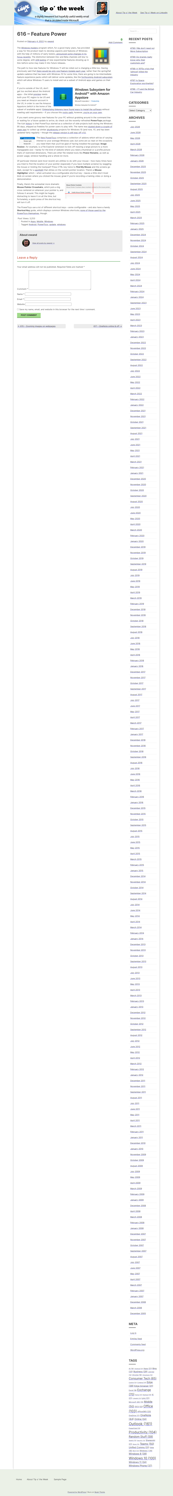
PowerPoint (134, 1428)
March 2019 (136, 598)
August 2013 (136, 967)
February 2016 (137, 797)
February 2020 (137, 535)
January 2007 (136, 1296)
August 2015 (136, 831)
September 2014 (138, 893)
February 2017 (137, 728)
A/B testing (40, 60)
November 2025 (138, 172)
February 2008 (137, 1222)
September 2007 (138, 1251)
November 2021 (138, 416)
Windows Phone (140, 1465)
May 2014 (135, 916)
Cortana (141, 1382)
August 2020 (136, 501)
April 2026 (135, 144)
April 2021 (135, 456)
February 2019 (137, 603)
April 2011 (135, 1120)
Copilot (133, 1382)
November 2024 (138, 240)
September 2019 (138, 564)
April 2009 (135, 1183)
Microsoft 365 (136, 1402)
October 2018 (136, 620)
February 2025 (137, 223)
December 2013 (138, 944)
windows (61, 224)
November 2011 (137, 1086)
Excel (133, 1390)
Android (32, 224)
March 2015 (136, 859)
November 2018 (138, 615)
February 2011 (137, 1131)
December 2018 (138, 609)
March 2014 (136, 927)
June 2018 (135, 643)
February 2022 (137, 399)
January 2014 (136, 938)
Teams (147, 1443)
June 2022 (135, 376)
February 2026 (137, 155)
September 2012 (138, 1029)
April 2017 (135, 717)
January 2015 (136, 870)
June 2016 (135, 774)
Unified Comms (139, 1447)
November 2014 (138, 882)
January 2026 (137, 161)
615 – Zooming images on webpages (36, 326)
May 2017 (135, 711)
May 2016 (135, 779)
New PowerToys (48, 137)
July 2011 (134, 1103)
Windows (48, 221)
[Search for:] (143, 31)
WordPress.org (137, 1350)
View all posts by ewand (43, 243)
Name (20, 294)
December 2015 (138, 808)
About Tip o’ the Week (37, 1479)
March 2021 (136, 462)
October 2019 (136, 558)
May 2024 (135, 274)
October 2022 (137, 354)
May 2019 (135, 586)
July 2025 (135, 195)
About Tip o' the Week (126, 12)
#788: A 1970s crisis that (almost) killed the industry (142, 71)
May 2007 (135, 1273)
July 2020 (135, 507)
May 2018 (135, 649)
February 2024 (137, 291)
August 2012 (136, 1035)
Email (20, 299)
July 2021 (135, 439)
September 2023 (138, 303)
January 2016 (136, 802)
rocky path (68, 112)
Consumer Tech (142, 1378)
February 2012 (137, 1069)
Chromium (147, 1375)
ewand (50, 41)
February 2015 (137, 865)
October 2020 (137, 490)
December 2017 (137, 672)
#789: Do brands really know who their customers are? (141, 60)
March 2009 (136, 1188)
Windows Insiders (29, 48)
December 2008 (138, 1205)
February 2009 (137, 1194)
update (52, 224)
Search (132, 1440)
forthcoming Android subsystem (96, 77)
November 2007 (138, 1239)
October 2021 (136, 422)
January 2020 (137, 541)
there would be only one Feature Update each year (61, 71)
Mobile (40, 221)
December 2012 (138, 1012)
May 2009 (135, 1177)
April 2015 (135, 853)
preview (37, 94)
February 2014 (137, 933)
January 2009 (137, 1200)
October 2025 (137, 178)
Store (136, 1444)
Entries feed (136, 1338)
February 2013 (137, 1001)
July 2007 (135, 1262)
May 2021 (135, 450)
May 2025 (135, 206)
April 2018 (135, 655)
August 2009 (136, 1166)
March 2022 (136, 393)
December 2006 (138, 1302)
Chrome (137, 1375)
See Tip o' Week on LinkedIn (153, 12)
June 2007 (135, 1268)
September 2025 (138, 183)
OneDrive (134, 1415)
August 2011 (136, 1097)
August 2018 (136, 632)
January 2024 (137, 297)
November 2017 (138, 677)
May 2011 (134, 1114)
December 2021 (138, 410)
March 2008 (136, 1217)
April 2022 (135, 388)
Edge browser (143, 1386)
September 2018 (138, 626)
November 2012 (138, 1018)
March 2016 (136, 791)
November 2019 (138, 552)
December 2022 (138, 342)
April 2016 (135, 785)
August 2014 (136, 899)
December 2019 (138, 547)
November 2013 (138, 950)
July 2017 (134, 700)
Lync (145, 1398)
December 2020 (138, 479)
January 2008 (137, 1228)
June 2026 (135, 132)
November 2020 (138, 484)
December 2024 (138, 234)
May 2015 (135, 848)
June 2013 (135, 978)
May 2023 (135, 314)
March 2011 (135, 1126)
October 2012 (136, 1024)
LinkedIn (137, 1398)
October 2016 (136, 751)
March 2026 (136, 149)
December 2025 (138, 166)
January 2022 (137, 405)
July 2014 (135, 904)
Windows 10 (142, 1458)
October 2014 (136, 887)
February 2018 (137, 660)
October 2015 (136, 819)
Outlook (140, 1424)
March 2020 (136, 530)
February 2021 (137, 467)
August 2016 (136, 762)
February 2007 (137, 1290)
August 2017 (136, 694)
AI (131, 1369)
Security (141, 1440)
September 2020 (138, 496)
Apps (33, 221)
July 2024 (135, 263)
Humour (147, 1395)
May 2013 (135, 984)
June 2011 (135, 1109)
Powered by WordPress (77, 1492)
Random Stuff (141, 1436)
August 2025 (136, 189)
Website (21, 304)
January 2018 (136, 666)
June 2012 (135, 1046)
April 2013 (135, 990)
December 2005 (138, 1313)
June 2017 (135, 706)
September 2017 (138, 689)
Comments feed (138, 1344)
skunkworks (52, 129)
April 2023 (135, 320)
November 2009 (138, 1154)
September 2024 (138, 251)
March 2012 (136, 1063)
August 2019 (136, 569)
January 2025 (137, 229)
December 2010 (138, 1143)
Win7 (136, 1451)
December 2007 (138, 1234)
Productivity (143, 1432)
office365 (144, 1411)
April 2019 (135, 592)
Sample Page (60, 1479)
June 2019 (135, 581)
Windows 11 (138, 1462)
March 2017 (135, 723)
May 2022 (135, 382)
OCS (139, 1407)
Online (140, 1419)
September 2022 (138, 359)
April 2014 (135, 921)
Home (138, 1395)
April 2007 (135, 1279)
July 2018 (135, 638)
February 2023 (137, 331)
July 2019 (135, 575)
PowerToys (43, 224)
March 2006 (136, 1307)
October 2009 (137, 1160)
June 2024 (135, 268)
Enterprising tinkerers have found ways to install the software (72, 109)
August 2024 (136, 257)
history (29, 123)
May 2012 (135, 1052)
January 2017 (136, 734)
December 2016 (138, 740)
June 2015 (135, 842)
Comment (22, 289)
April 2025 (135, 212)
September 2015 (138, 825)
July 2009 (135, 1171)
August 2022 (136, 365)
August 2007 (136, 1256)
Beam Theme (100, 1492)
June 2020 (135, 513)
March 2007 (136, 1285)
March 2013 (136, 995)
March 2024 (136, 286)
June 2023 (135, 308)
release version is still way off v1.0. (69, 132)
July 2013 (135, 973)
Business (140, 1371)
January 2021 (136, 473)
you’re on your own (92, 112)
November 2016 (138, 745)
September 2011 (138, 1092)
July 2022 (135, 371)
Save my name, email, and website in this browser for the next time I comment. (57, 309)
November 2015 (138, 814)
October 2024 (137, 246)
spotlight (39, 170)
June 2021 (135, 444)
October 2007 (137, 1245)
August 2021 (136, 433)
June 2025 (135, 200)
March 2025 (136, 217)
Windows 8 (138, 1453)
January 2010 (136, 1149)
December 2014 (138, 876)
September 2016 (138, 757)
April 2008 (135, 1211)
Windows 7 (146, 1451)
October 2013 (136, 955)
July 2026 (135, 127)
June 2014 (135, 910)
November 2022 (138, 348)
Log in (133, 1333)
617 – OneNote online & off (108, 326)
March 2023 (136, 325)
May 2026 (135, 138)
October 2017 (136, 683)
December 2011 (137, 1080)
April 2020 (135, 524)
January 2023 (137, 337)
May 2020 (135, 518)
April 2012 (135, 1058)
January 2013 (136, 1007)
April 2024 (135, 280)
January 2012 (136, 1075)
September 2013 (138, 961)
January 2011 (136, 1137)
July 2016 (135, 768)
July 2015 (135, 836)
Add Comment (115, 42)
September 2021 (138, 427)
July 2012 (135, 1041)
